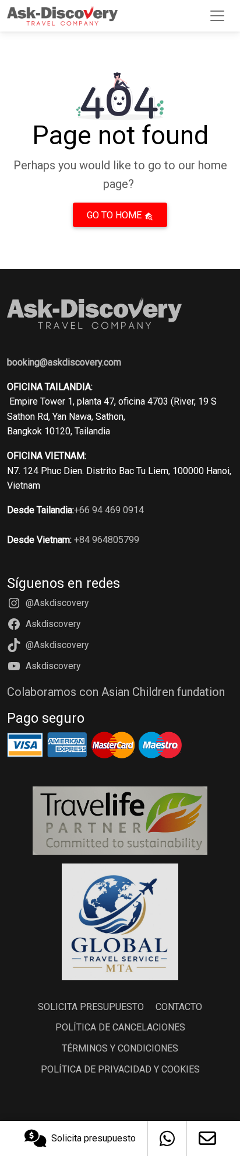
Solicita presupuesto (93, 1138)
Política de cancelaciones (120, 1027)
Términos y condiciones (120, 1048)
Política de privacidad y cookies (120, 1069)
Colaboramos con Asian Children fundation (116, 692)
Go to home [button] (115, 215)
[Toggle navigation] (217, 16)
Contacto (179, 1006)
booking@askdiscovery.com (64, 362)
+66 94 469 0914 (109, 510)
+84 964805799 (106, 539)
